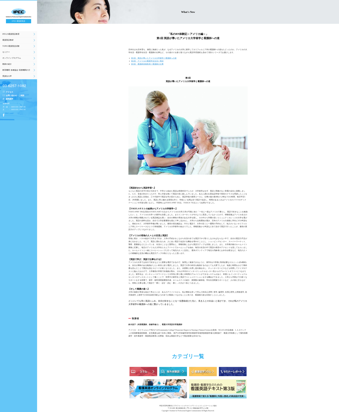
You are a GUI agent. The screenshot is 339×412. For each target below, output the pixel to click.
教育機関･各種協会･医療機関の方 (16, 70)
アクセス (9, 92)
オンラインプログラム (11, 58)
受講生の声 (7, 76)
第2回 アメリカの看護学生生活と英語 (147, 61)
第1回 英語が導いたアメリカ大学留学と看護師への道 (154, 58)
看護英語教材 (8, 40)
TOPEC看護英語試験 (10, 46)
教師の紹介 (7, 64)
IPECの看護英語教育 (10, 34)
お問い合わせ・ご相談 (15, 95)
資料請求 (9, 99)
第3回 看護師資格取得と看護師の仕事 (147, 64)
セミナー (6, 52)
